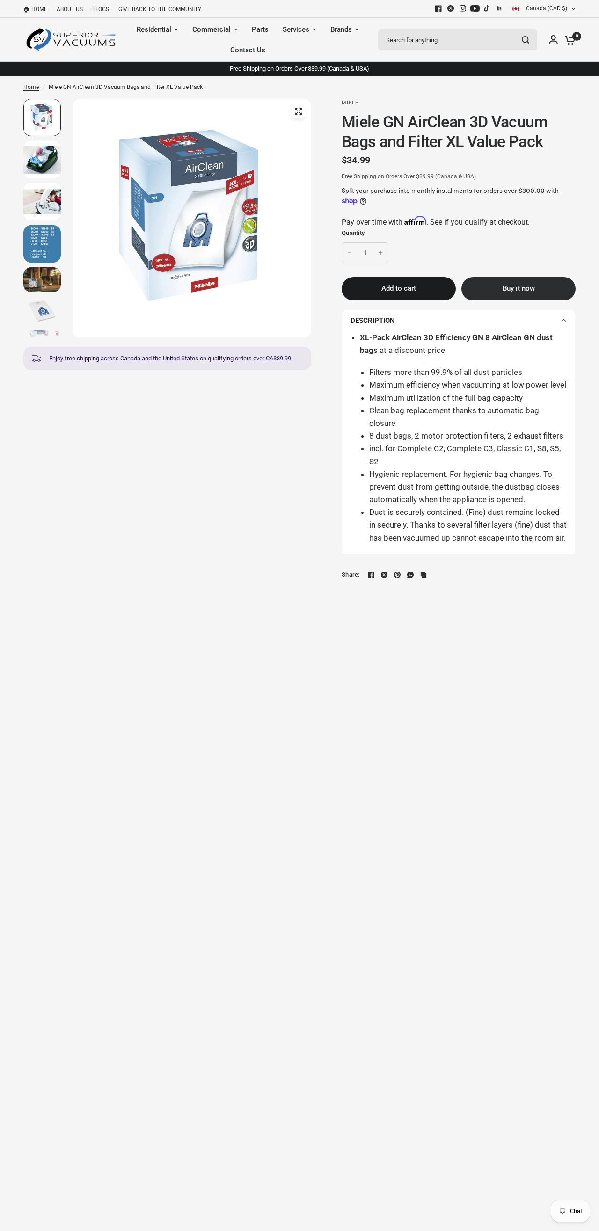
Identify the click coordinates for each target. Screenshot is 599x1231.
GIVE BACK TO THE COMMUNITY (159, 9)
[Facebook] (438, 8)
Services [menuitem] (296, 29)
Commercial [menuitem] (211, 29)
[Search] (525, 39)
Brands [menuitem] (341, 29)
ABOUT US (70, 9)
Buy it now (519, 288)
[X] (451, 8)
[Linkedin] (499, 8)
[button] (459, 320)
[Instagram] (463, 8)
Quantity (353, 232)
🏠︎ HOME (35, 9)
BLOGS (100, 9)
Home (31, 87)
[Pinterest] (397, 574)
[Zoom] (299, 111)
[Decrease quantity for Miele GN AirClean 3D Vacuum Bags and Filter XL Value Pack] (349, 253)
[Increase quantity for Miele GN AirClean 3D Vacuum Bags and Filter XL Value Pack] (380, 253)
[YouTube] (475, 8)
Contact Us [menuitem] (247, 50)
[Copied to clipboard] (423, 574)
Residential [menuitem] (154, 29)
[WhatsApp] (410, 574)
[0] (568, 40)
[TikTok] (487, 8)
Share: (351, 575)
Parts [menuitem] (260, 29)
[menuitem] (37, 9)
